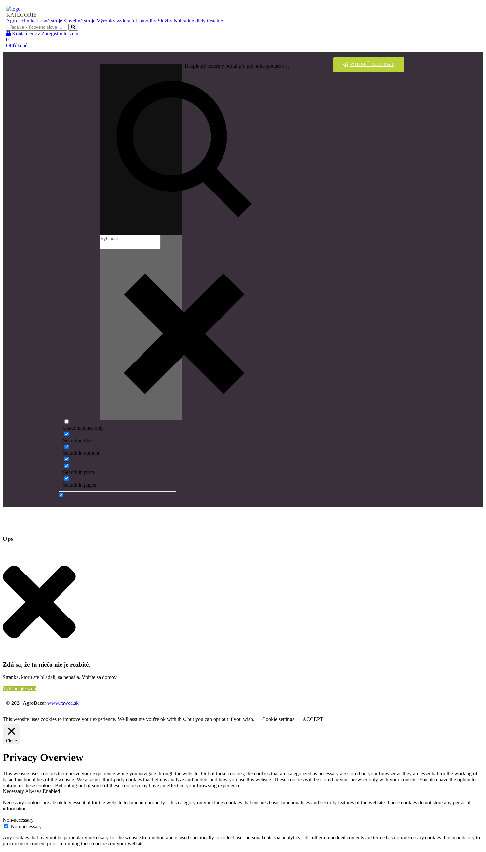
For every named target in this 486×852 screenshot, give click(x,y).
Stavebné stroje (79, 20)
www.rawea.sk (63, 703)
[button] (368, 64)
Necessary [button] (14, 791)
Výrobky (106, 20)
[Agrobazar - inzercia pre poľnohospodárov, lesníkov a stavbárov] (13, 9)
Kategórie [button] (21, 15)
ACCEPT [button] (313, 719)
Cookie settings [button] (278, 719)
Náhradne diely (190, 20)
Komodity (145, 20)
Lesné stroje (49, 20)
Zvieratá (125, 20)
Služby (165, 20)
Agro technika (21, 20)
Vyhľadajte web (19, 688)
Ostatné (215, 20)
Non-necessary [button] (18, 820)
